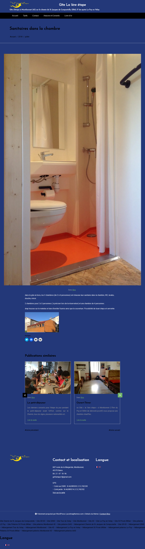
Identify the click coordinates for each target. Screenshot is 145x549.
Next (120, 395)
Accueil (15, 16)
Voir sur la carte (59, 493)
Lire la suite (32, 420)
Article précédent (32, 430)
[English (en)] (100, 467)
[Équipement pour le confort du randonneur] (97, 378)
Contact (35, 16)
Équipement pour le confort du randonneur (93, 404)
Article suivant (114, 430)
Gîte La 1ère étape (72, 5)
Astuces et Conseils (52, 16)
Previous (25, 395)
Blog (74, 290)
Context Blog (105, 514)
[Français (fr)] (97, 467)
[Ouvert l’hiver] (48, 378)
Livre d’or (68, 16)
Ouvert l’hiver (34, 403)
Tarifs (25, 16)
